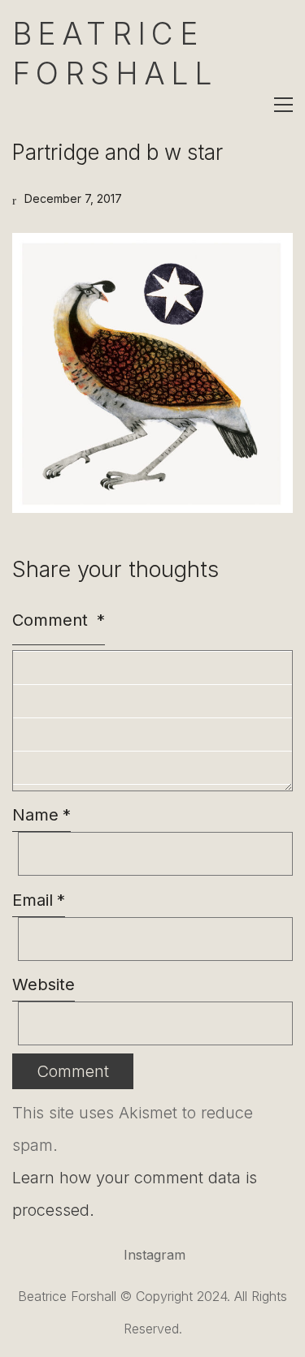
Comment (58, 620)
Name (41, 815)
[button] (283, 104)
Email (38, 900)
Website (43, 984)
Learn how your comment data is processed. (134, 1194)
